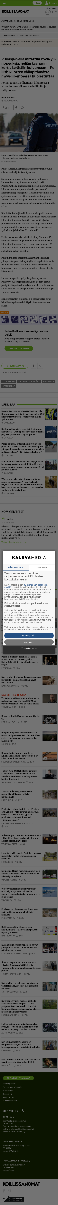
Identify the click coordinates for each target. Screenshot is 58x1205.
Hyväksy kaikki (29, 635)
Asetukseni (42, 567)
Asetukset (29, 642)
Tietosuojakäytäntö (29, 648)
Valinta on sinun (16, 567)
